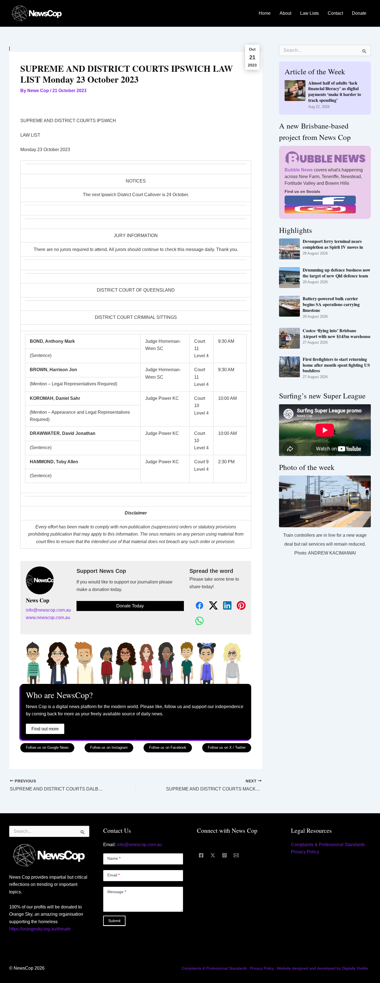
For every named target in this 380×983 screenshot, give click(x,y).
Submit (114, 920)
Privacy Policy (305, 851)
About (285, 13)
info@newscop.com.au (48, 610)
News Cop (37, 600)
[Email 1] (236, 855)
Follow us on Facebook (167, 747)
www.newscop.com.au (48, 617)
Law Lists (309, 13)
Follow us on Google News (47, 747)
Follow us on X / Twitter (227, 747)
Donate (359, 13)
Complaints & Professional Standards (328, 844)
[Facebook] (201, 855)
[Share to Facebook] (196, 606)
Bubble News (299, 169)
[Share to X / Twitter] (210, 606)
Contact (335, 13)
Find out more (45, 728)
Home (265, 13)
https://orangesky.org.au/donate (40, 929)
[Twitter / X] (213, 855)
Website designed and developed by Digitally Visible (322, 968)
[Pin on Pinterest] (238, 606)
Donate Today (130, 605)
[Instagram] (224, 855)
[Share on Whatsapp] (196, 621)
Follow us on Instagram (109, 747)
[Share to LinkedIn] (224, 606)
